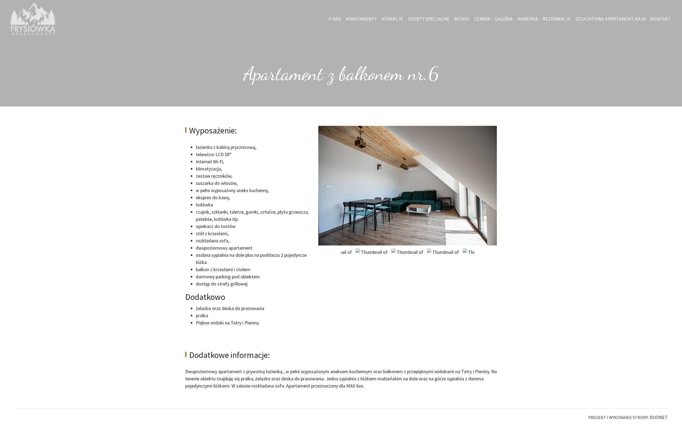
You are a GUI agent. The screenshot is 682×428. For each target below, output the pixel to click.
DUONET (658, 417)
